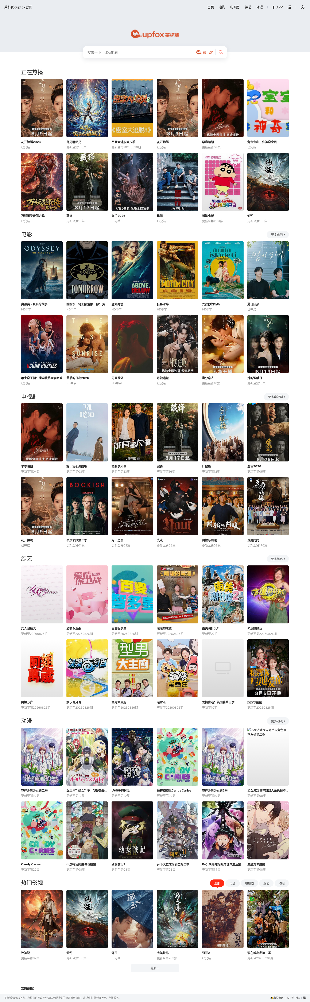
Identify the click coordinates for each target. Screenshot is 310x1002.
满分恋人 (208, 378)
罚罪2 (206, 953)
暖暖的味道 (164, 628)
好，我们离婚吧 (76, 466)
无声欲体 (117, 378)
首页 (210, 7)
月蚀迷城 (163, 378)
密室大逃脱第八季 (123, 142)
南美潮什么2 (210, 628)
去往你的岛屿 (211, 304)
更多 (153, 968)
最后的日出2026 (77, 378)
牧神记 (25, 953)
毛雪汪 (161, 702)
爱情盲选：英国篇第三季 (218, 702)
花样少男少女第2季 (215, 790)
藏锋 (69, 215)
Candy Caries (31, 864)
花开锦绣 (163, 142)
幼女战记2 (118, 864)
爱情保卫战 (73, 628)
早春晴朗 (208, 142)
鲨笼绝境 (117, 304)
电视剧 (235, 7)
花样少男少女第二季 (34, 790)
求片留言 (278, 997)
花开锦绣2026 (31, 142)
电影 (222, 7)
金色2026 (254, 466)
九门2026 (118, 215)
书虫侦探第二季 (76, 540)
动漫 (259, 7)
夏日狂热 (253, 304)
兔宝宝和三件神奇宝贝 (262, 142)
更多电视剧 (275, 397)
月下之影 (117, 540)
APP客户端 (293, 997)
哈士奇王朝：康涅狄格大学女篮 (41, 378)
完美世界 (163, 953)
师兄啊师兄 (73, 142)
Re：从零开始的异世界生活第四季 (223, 864)
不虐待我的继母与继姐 (81, 864)
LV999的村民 (121, 790)
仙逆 (250, 215)
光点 (160, 540)
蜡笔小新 (208, 215)
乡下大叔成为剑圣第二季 (173, 864)
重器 (160, 215)
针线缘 (206, 466)
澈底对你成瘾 (256, 864)
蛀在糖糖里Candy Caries (174, 790)
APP (279, 7)
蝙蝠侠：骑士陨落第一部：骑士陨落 (87, 304)
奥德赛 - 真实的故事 (34, 304)
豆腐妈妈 (253, 540)
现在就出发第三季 (259, 953)
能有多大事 (119, 466)
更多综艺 (277, 559)
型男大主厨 (119, 702)
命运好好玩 (254, 628)
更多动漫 (277, 721)
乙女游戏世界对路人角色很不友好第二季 (268, 790)
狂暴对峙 (163, 304)
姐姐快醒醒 (254, 702)
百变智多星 (119, 628)
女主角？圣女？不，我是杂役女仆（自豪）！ (87, 790)
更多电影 (277, 234)
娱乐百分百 (73, 702)
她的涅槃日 (254, 378)
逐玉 (114, 953)
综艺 (248, 7)
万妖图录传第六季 (33, 215)
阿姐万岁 (27, 702)
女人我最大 (28, 628)
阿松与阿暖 (209, 540)
